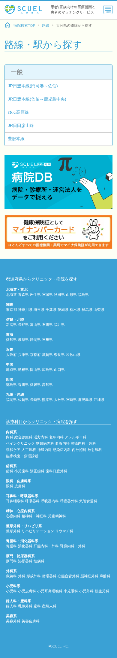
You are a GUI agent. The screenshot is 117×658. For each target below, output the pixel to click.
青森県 (23, 294)
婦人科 (11, 606)
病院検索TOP (24, 25)
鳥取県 (11, 369)
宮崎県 (71, 399)
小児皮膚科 (27, 591)
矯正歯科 (37, 471)
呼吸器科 (32, 501)
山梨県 (99, 309)
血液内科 (62, 443)
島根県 (23, 369)
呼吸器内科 (50, 501)
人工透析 (29, 450)
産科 (37, 606)
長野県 (23, 324)
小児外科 (86, 591)
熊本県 (47, 399)
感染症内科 (62, 450)
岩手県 (35, 294)
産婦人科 (49, 606)
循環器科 (49, 576)
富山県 (35, 324)
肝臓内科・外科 (46, 546)
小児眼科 (71, 591)
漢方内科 (41, 437)
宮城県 (47, 294)
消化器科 (25, 546)
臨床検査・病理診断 (22, 456)
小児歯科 (21, 471)
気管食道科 (88, 501)
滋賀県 (47, 354)
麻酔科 (105, 576)
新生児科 (102, 591)
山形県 (71, 294)
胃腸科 (11, 546)
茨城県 (63, 309)
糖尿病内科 (45, 443)
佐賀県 (23, 399)
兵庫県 (23, 354)
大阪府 (11, 354)
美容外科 (13, 621)
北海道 (11, 294)
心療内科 (13, 516)
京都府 (35, 354)
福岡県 (11, 399)
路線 (45, 25)
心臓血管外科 (68, 576)
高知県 (47, 384)
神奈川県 (25, 309)
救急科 (11, 576)
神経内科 (44, 450)
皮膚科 (19, 486)
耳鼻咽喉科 (15, 501)
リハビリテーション (38, 531)
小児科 (11, 591)
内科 (9, 437)
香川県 (23, 384)
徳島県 (11, 384)
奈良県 (59, 354)
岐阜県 (23, 339)
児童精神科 (57, 516)
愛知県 (11, 339)
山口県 (59, 369)
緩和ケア (13, 450)
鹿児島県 (85, 399)
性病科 (39, 561)
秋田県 (59, 294)
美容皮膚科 (31, 621)
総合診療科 (23, 437)
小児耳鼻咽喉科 (49, 591)
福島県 (83, 294)
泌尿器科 (25, 561)
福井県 (59, 324)
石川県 (47, 324)
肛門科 (11, 561)
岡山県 (35, 369)
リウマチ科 (64, 531)
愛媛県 (35, 384)
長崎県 (35, 399)
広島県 (47, 369)
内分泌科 (79, 450)
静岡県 (35, 339)
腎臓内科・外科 (72, 546)
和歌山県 (73, 354)
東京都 (11, 309)
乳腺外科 (25, 606)
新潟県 (11, 324)
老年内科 (56, 437)
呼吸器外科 (69, 501)
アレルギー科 (75, 437)
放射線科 (95, 450)
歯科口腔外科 (56, 471)
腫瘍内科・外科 (83, 443)
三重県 (47, 339)
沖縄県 (99, 399)
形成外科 (33, 576)
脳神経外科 (89, 576)
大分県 (59, 399)
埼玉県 (39, 309)
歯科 (9, 471)
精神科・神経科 (34, 516)
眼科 (9, 486)
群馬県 (87, 309)
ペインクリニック (20, 443)
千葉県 (51, 309)
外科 (21, 576)
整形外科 (13, 531)
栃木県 (75, 309)
